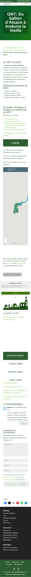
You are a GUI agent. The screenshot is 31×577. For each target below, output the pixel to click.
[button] (15, 283)
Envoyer (15, 293)
